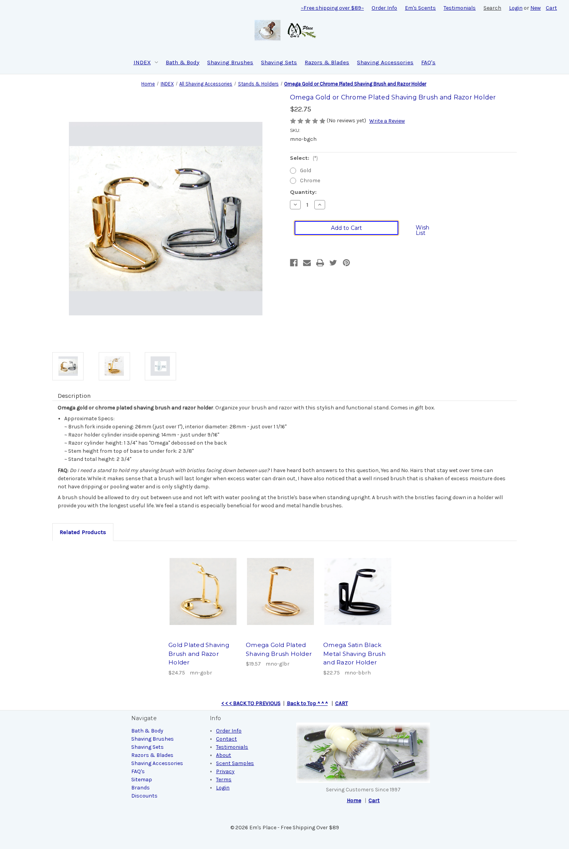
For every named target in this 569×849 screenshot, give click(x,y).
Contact (226, 739)
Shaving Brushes (230, 62)
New (535, 8)
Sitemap (141, 779)
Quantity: (303, 192)
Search (492, 8)
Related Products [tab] (83, 532)
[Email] (307, 262)
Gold (305, 170)
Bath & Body (182, 62)
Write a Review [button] (387, 121)
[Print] (320, 262)
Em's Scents (420, 8)
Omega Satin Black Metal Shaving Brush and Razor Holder (354, 653)
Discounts (144, 796)
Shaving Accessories (385, 62)
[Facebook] (294, 262)
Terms (223, 779)
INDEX (142, 62)
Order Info (384, 8)
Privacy (225, 771)
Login (516, 8)
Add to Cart (203, 591)
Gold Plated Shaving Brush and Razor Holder (198, 653)
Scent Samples (235, 763)
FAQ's (428, 62)
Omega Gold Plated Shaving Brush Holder (279, 649)
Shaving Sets (279, 62)
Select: (304, 158)
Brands (140, 787)
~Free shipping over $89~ (332, 8)
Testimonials (460, 8)
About (223, 755)
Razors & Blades (327, 62)
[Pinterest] (346, 262)
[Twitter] (333, 262)
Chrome (310, 180)
